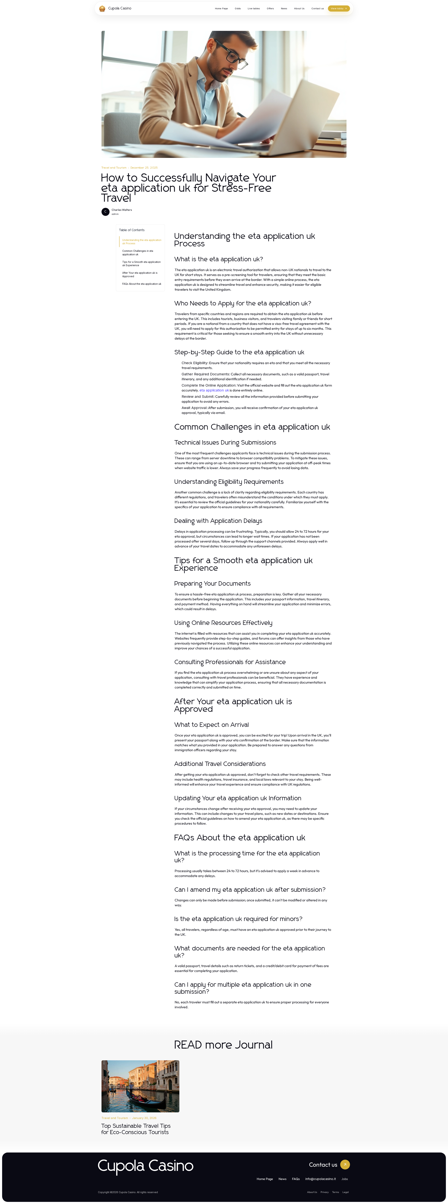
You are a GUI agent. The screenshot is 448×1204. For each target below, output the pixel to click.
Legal (345, 1192)
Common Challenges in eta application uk (137, 252)
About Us (312, 1192)
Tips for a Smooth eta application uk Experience (141, 263)
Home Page (265, 1179)
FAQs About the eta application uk (141, 283)
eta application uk (214, 390)
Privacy (325, 1192)
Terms (335, 1192)
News (282, 1179)
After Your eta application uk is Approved (140, 274)
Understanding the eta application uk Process (141, 241)
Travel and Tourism (114, 167)
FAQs (296, 1179)
